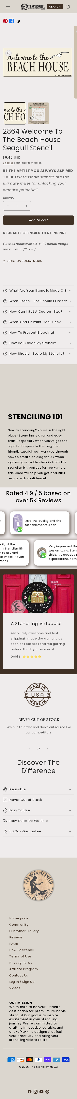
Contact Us (18, 975)
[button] (8, 6)
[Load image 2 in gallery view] (38, 113)
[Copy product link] (18, 22)
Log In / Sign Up (22, 981)
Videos (14, 988)
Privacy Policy (20, 962)
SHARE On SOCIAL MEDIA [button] (24, 261)
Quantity (8, 198)
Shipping (8, 162)
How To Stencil (21, 950)
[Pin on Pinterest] (5, 22)
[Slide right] (47, 748)
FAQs (13, 943)
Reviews (16, 937)
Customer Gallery (24, 931)
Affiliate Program (23, 969)
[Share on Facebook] (11, 22)
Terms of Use (20, 956)
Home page (18, 918)
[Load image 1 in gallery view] (15, 113)
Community (18, 924)
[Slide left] (29, 748)
